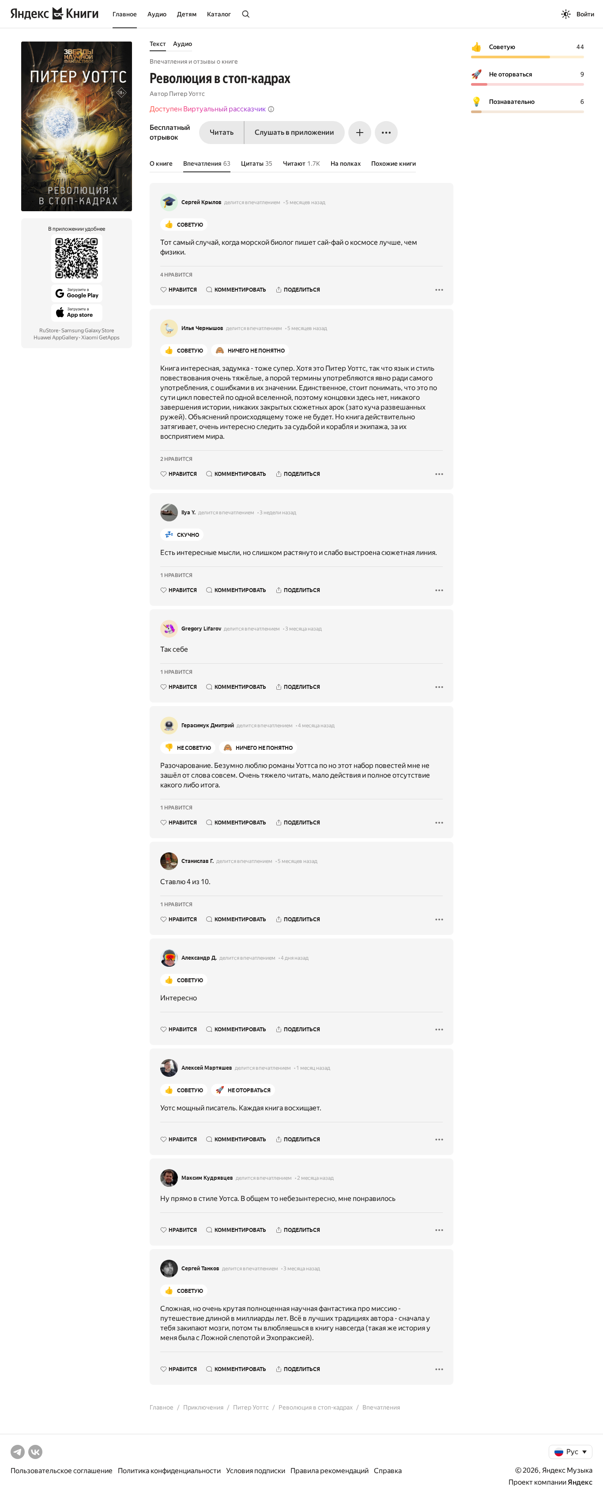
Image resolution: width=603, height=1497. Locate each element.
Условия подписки (255, 1471)
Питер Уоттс (187, 93)
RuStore (48, 330)
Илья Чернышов (202, 328)
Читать (222, 132)
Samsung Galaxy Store (87, 330)
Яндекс (580, 1482)
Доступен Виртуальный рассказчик (208, 109)
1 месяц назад (313, 1068)
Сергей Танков (200, 1268)
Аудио (156, 14)
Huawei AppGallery (56, 337)
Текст (158, 43)
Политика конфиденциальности (169, 1471)
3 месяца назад (303, 629)
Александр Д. (199, 958)
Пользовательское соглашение (62, 1471)
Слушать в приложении (294, 132)
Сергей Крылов (201, 202)
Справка (388, 1471)
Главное (125, 14)
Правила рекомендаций (329, 1471)
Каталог (219, 14)
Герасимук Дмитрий (207, 725)
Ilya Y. (188, 512)
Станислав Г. (197, 861)
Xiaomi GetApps (100, 337)
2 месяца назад (315, 1178)
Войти (585, 14)
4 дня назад (295, 958)
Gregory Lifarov (201, 629)
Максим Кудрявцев (207, 1178)
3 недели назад (278, 512)
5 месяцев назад (305, 202)
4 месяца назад (316, 725)
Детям (186, 14)
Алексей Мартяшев (206, 1068)
